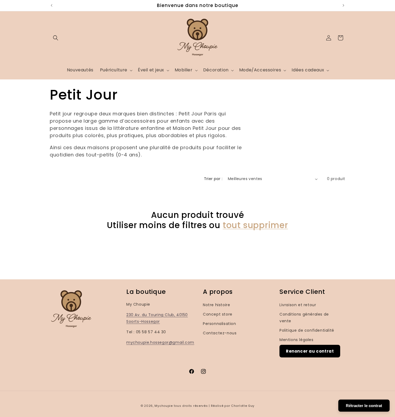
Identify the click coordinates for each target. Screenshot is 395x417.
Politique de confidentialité (306, 330)
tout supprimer (255, 225)
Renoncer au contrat (310, 351)
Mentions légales (296, 339)
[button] (56, 38)
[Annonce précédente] (52, 5)
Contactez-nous (219, 333)
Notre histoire (216, 305)
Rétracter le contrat (364, 405)
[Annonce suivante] (343, 5)
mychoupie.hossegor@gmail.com (160, 342)
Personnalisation (219, 323)
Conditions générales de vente (304, 318)
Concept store (217, 314)
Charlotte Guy (242, 406)
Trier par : (213, 178)
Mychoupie (164, 406)
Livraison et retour (297, 305)
